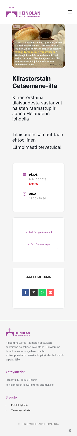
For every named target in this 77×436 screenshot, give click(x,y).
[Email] (50, 292)
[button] (69, 11)
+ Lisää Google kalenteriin (39, 232)
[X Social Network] (34, 292)
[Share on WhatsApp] (42, 292)
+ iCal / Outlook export (39, 244)
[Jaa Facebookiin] (25, 292)
